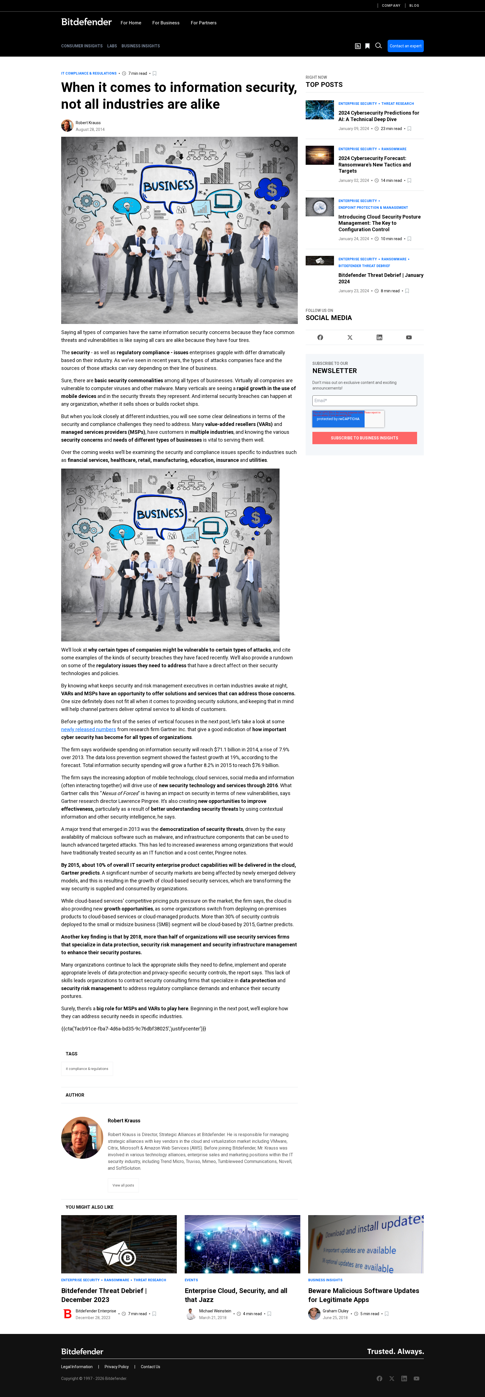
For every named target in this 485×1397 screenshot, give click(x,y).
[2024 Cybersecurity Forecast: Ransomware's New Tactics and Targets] (320, 165)
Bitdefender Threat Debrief (364, 266)
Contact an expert (406, 46)
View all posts (123, 1185)
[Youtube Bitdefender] (409, 337)
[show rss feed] (358, 46)
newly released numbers (88, 729)
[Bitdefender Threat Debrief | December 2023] (119, 1244)
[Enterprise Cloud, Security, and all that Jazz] (242, 1244)
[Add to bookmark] (155, 73)
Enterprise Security (357, 104)
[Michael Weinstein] (191, 1314)
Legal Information (77, 1366)
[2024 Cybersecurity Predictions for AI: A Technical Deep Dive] (320, 116)
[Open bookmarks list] (368, 46)
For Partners (204, 23)
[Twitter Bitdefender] (350, 337)
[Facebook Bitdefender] (320, 337)
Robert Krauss (88, 123)
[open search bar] (378, 46)
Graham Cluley (336, 1311)
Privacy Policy (117, 1366)
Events (191, 1280)
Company (391, 6)
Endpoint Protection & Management (373, 208)
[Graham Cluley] (314, 1314)
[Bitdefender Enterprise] (67, 1314)
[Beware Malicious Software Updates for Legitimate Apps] (366, 1244)
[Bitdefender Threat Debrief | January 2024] (320, 275)
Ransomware (393, 149)
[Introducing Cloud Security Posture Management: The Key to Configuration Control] (320, 220)
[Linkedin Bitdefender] (379, 337)
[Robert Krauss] (67, 125)
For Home (131, 23)
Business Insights (141, 46)
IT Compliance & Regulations (88, 73)
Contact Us (150, 1366)
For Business (166, 23)
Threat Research (397, 104)
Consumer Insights (82, 46)
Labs (112, 46)
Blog (414, 6)
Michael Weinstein (215, 1311)
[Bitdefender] (86, 21)
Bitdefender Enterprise (96, 1311)
